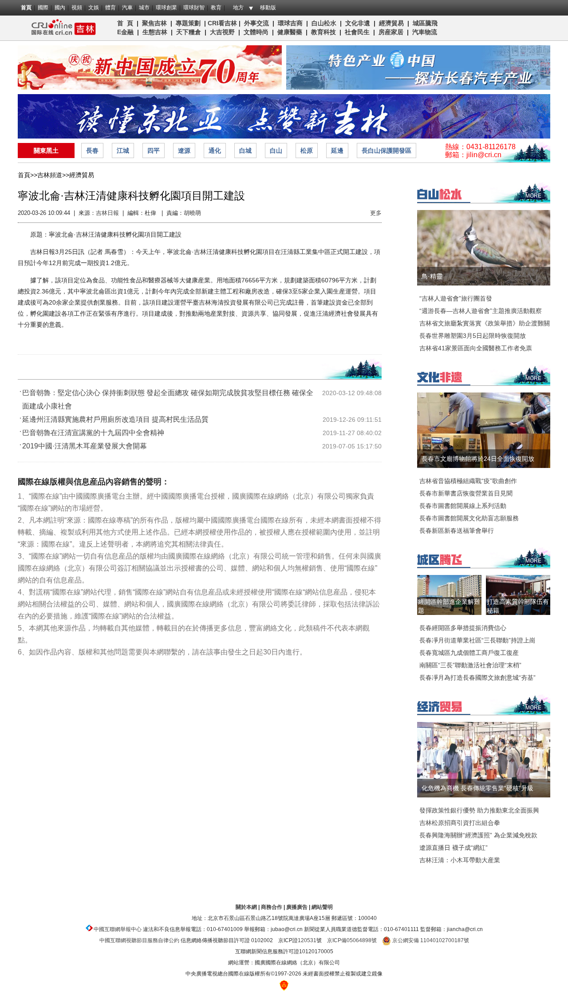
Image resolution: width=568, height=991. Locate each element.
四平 (153, 150)
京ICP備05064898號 (352, 940)
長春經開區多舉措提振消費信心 (462, 627)
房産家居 (391, 32)
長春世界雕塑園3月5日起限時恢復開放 (472, 335)
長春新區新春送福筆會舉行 (456, 530)
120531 (307, 940)
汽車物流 (424, 32)
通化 (215, 150)
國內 (60, 7)
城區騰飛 (427, 23)
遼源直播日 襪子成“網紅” (453, 847)
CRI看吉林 (222, 23)
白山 (276, 150)
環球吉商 (290, 23)
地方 (238, 7)
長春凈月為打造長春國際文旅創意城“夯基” (477, 677)
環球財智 (194, 7)
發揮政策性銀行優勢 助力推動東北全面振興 (479, 810)
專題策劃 (188, 23)
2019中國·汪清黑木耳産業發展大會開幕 (84, 446)
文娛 (93, 7)
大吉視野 (222, 32)
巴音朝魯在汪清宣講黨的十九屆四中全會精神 (93, 432)
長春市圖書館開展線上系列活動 (462, 505)
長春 (92, 150)
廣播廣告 (297, 907)
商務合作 (271, 907)
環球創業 (166, 7)
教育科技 (323, 32)
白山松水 (324, 23)
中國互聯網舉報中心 (118, 929)
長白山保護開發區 (386, 150)
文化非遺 (357, 23)
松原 (306, 150)
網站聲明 (322, 907)
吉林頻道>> (53, 175)
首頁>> (27, 175)
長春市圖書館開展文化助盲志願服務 (469, 518)
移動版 (268, 7)
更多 (376, 213)
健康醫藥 (289, 32)
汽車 (127, 7)
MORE (533, 195)
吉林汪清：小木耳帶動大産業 (459, 860)
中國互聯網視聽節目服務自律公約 (139, 940)
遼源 (184, 150)
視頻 (76, 7)
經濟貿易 (391, 23)
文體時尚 (256, 32)
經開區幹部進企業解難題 (449, 606)
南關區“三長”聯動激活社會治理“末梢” (470, 665)
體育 (110, 7)
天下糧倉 (188, 32)
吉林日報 (107, 213)
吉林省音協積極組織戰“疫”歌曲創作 (468, 480)
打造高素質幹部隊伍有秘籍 (518, 606)
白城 (245, 150)
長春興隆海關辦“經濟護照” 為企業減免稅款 (478, 835)
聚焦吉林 (154, 23)
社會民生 (357, 32)
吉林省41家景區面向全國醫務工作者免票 (475, 348)
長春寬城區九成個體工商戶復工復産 (469, 652)
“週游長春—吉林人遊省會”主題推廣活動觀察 (480, 310)
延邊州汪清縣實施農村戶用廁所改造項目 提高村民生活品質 (115, 419)
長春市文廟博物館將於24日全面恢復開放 (478, 458)
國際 (43, 7)
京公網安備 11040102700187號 (430, 940)
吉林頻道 (61, 28)
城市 (144, 7)
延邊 (337, 150)
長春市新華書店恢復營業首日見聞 (466, 493)
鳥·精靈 (432, 276)
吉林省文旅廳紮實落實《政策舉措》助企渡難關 (484, 323)
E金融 (125, 32)
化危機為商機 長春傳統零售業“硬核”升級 (477, 788)
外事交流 (256, 23)
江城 (123, 150)
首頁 (26, 7)
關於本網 (246, 907)
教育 (216, 7)
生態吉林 (154, 32)
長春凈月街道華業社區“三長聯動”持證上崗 (477, 640)
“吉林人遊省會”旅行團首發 (455, 298)
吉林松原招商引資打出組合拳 (459, 822)
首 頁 (125, 23)
